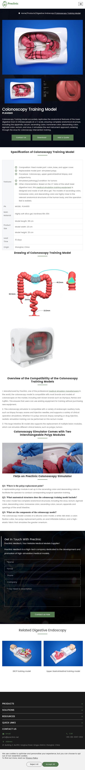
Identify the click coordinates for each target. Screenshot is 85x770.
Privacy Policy (32, 758)
